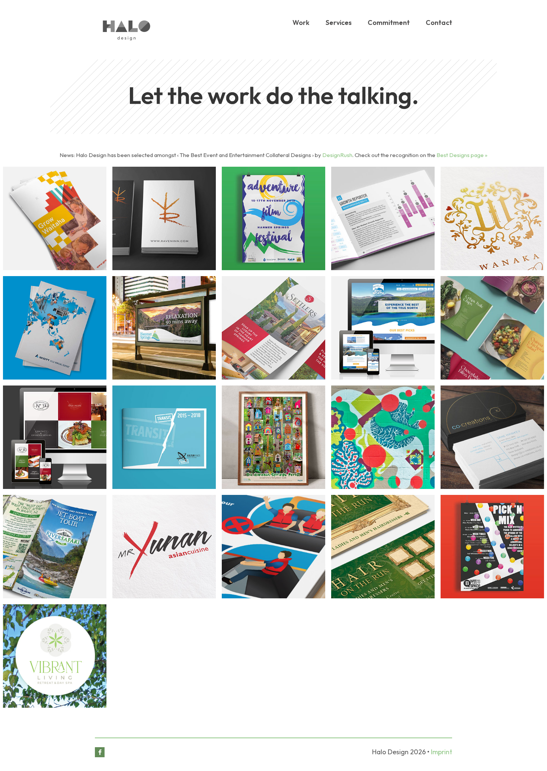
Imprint (441, 752)
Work (301, 22)
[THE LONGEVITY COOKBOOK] (492, 328)
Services (339, 22)
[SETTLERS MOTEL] (273, 328)
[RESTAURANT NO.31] (54, 437)
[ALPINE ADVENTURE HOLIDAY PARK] (383, 437)
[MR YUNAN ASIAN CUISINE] (164, 546)
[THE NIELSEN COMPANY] (383, 218)
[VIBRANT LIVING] (54, 656)
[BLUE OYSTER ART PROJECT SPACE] (492, 546)
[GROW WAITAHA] (54, 218)
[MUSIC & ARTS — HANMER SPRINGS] (273, 218)
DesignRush (337, 155)
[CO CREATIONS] (492, 437)
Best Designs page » (461, 155)
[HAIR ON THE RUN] (383, 546)
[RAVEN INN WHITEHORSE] (164, 218)
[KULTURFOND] (164, 437)
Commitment (389, 22)
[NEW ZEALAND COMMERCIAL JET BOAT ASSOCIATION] (273, 546)
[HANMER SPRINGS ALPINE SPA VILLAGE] (164, 328)
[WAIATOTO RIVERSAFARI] (54, 546)
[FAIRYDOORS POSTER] (273, 437)
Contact (439, 22)
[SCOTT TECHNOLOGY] (54, 328)
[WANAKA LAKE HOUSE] (492, 218)
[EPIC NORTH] (383, 328)
